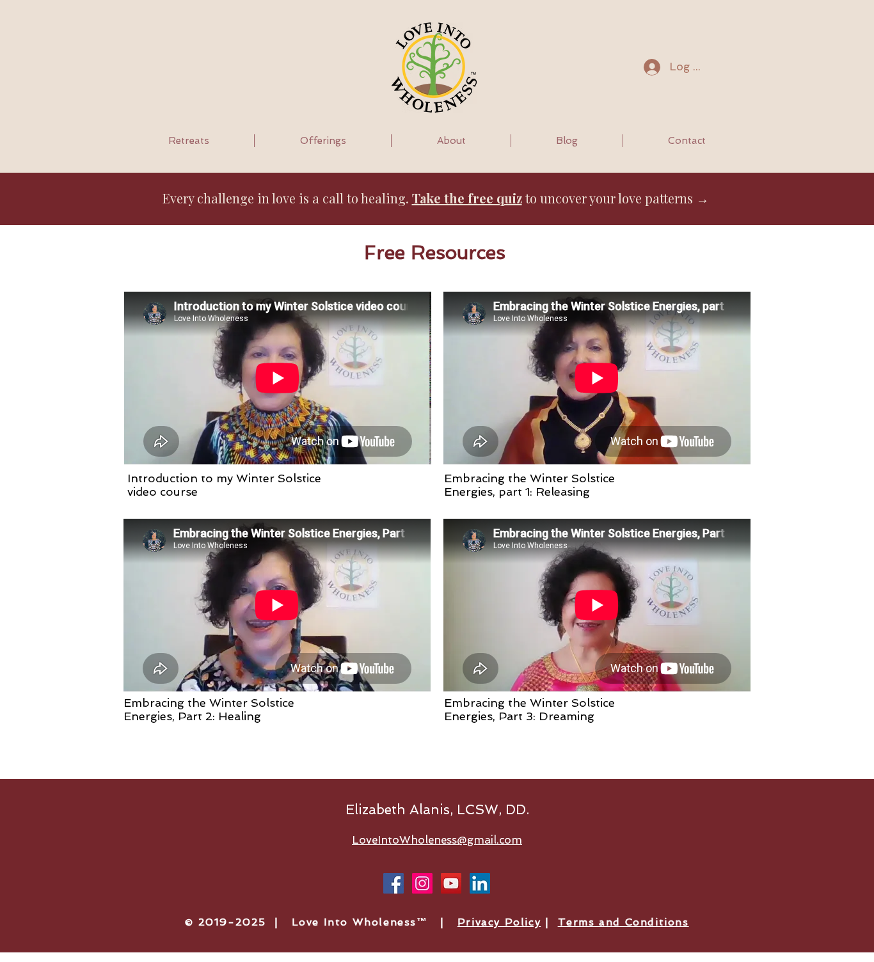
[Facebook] (393, 883)
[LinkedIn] (480, 883)
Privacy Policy (499, 922)
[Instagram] (422, 883)
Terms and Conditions (623, 922)
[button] (188, 140)
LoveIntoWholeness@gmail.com (437, 839)
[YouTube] (451, 883)
